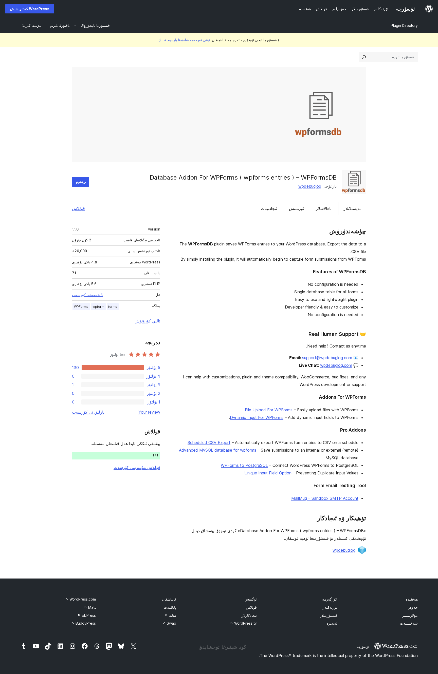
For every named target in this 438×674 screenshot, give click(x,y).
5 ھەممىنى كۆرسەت (87, 295)
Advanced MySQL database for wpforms (217, 450)
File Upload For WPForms (269, 409)
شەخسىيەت (409, 623)
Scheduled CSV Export (209, 442)
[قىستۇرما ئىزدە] (364, 57)
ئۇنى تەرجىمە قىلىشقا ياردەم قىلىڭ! (183, 40)
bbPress (87, 615)
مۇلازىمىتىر (410, 615)
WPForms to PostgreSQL (244, 465)
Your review (149, 412)
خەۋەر (413, 607)
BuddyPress (83, 623)
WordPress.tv (243, 623)
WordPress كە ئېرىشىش (29, 9)
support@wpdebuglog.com (327, 357)
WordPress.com (80, 599)
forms (112, 307)
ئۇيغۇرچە (363, 647)
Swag (169, 623)
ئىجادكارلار (249, 615)
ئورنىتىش (296, 208)
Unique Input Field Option (267, 472)
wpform (98, 307)
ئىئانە (170, 615)
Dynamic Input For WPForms (256, 417)
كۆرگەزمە (329, 599)
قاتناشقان (169, 599)
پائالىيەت (170, 607)
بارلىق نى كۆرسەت (88, 412)
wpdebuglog (309, 186)
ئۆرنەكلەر (330, 607)
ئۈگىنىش (251, 599)
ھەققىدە (412, 599)
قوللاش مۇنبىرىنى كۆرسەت (137, 467)
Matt (90, 607)
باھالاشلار (324, 208)
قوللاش (78, 208)
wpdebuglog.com (336, 365)
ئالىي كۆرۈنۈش (147, 320)
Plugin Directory (404, 25)
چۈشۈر (80, 182)
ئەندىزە (331, 623)
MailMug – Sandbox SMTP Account (324, 498)
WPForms (81, 307)
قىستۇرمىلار (328, 615)
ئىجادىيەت (269, 208)
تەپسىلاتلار (352, 208)
